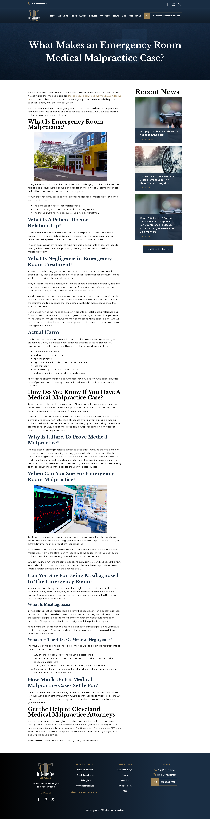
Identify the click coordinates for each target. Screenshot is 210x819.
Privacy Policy (125, 785)
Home (52, 15)
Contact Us (135, 15)
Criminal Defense (85, 785)
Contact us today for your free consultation (46, 785)
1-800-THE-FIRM (166, 770)
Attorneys (105, 15)
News (116, 15)
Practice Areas (78, 15)
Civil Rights (85, 780)
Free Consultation (166, 774)
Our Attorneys (124, 769)
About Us (63, 15)
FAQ (125, 791)
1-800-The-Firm (40, 3)
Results (93, 15)
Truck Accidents (85, 775)
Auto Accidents (85, 769)
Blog (124, 15)
